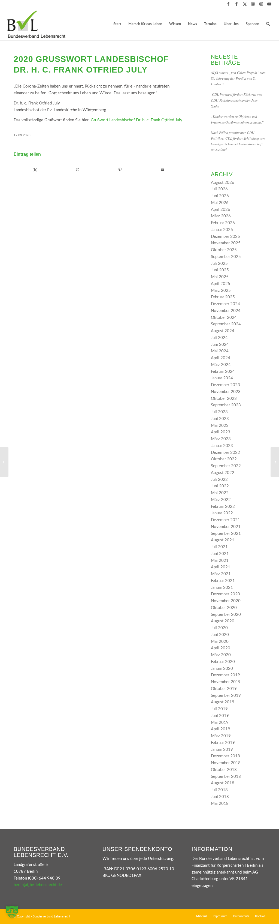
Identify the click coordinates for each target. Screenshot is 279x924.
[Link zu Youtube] (269, 4)
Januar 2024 (222, 378)
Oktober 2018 (224, 770)
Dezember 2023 (225, 385)
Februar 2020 (223, 662)
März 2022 (221, 500)
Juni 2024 (220, 345)
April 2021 (220, 567)
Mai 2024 (220, 351)
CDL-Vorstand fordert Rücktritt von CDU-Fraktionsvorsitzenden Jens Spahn (236, 100)
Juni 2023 (220, 419)
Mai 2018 (220, 804)
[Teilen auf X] (35, 170)
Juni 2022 (220, 486)
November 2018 (226, 763)
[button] (12, 912)
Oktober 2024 (224, 318)
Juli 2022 (219, 480)
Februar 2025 (223, 297)
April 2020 (220, 648)
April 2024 (220, 358)
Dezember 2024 (225, 304)
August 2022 (222, 473)
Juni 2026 (220, 196)
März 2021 (221, 574)
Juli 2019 (219, 709)
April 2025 (220, 284)
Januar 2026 (222, 230)
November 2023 (226, 392)
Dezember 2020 (225, 594)
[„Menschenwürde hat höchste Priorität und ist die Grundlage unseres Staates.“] (275, 462)
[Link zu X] (245, 4)
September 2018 (226, 777)
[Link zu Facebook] (228, 4)
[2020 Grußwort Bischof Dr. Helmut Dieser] (4, 462)
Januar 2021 (222, 588)
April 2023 (220, 432)
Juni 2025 (220, 270)
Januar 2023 (222, 446)
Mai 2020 (220, 642)
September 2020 (226, 615)
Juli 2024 (219, 338)
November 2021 (226, 527)
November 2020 (226, 601)
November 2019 (226, 682)
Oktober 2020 (224, 608)
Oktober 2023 (224, 399)
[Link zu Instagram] (253, 4)
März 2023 (221, 439)
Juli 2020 (219, 628)
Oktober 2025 (224, 250)
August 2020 (222, 621)
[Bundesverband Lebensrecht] (36, 24)
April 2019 (220, 729)
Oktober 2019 (224, 689)
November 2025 (226, 243)
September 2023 (226, 405)
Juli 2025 (219, 264)
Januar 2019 (222, 750)
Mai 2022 (220, 493)
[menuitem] (117, 24)
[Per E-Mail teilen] (162, 170)
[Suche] (268, 24)
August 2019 (222, 702)
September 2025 (226, 257)
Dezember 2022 (225, 453)
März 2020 (221, 655)
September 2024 (226, 324)
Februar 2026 (223, 223)
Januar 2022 (222, 513)
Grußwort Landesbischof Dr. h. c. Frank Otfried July (136, 120)
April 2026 (220, 210)
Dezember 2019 (225, 675)
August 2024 (222, 331)
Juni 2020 (220, 635)
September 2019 (226, 696)
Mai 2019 (220, 723)
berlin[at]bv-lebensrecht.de (38, 885)
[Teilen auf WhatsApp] (78, 170)
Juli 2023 (219, 412)
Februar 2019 (223, 743)
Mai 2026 (220, 203)
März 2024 (221, 365)
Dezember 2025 (225, 237)
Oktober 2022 (224, 459)
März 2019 (221, 736)
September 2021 (226, 534)
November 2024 (226, 311)
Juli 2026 (219, 189)
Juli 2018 (219, 790)
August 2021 (222, 540)
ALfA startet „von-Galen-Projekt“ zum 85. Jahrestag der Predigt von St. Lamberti (238, 78)
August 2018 (222, 783)
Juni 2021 (220, 554)
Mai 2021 (220, 561)
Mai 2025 (220, 277)
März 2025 (221, 291)
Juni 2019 (220, 716)
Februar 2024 (223, 372)
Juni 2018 (220, 797)
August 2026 (222, 183)
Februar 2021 (223, 581)
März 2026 (221, 216)
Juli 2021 (219, 547)
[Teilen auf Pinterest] (120, 170)
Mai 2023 (220, 426)
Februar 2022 (223, 507)
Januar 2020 (222, 669)
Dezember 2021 (225, 520)
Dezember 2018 (225, 756)
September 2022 (226, 466)
